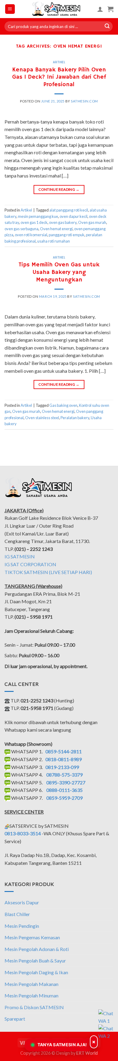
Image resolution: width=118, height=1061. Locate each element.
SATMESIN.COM (84, 101)
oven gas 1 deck (34, 222)
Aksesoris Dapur (22, 902)
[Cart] (110, 9)
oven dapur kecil (73, 216)
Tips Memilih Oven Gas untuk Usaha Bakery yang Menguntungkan (59, 272)
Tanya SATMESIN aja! (62, 1044)
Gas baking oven (63, 405)
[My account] (100, 9)
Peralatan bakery (75, 417)
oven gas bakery (63, 222)
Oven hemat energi (56, 228)
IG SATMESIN (20, 556)
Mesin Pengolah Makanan (31, 984)
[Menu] (10, 9)
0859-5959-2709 (64, 798)
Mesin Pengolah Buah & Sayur (35, 960)
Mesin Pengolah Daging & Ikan (36, 972)
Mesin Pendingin (22, 926)
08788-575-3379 (64, 774)
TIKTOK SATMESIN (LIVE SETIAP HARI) (48, 572)
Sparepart (15, 1019)
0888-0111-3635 (64, 790)
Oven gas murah (92, 222)
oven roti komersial (31, 234)
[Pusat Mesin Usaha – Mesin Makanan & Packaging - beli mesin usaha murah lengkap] (56, 9)
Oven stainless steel (42, 417)
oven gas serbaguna (21, 228)
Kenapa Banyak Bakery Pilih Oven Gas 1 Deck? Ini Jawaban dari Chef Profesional (59, 77)
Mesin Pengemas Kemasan (32, 937)
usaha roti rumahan (53, 241)
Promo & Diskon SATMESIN (34, 1007)
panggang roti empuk (66, 234)
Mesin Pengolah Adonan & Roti (37, 949)
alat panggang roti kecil (68, 210)
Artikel (59, 62)
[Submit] (107, 26)
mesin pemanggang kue (38, 216)
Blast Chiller (17, 914)
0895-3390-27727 (65, 782)
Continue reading (59, 189)
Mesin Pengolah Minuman (31, 995)
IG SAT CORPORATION (30, 564)
